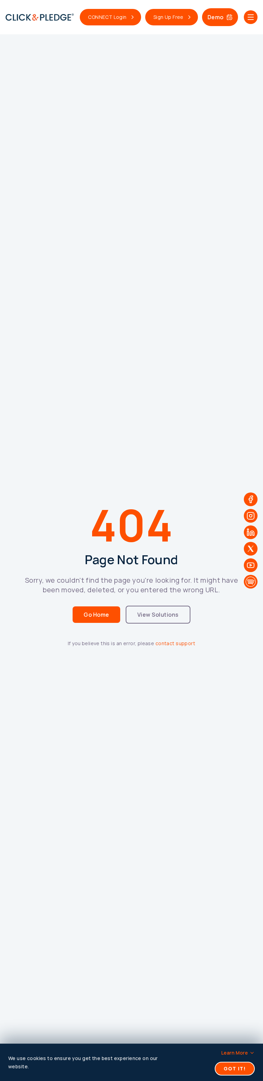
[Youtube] (251, 565)
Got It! (235, 1068)
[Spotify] (251, 582)
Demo (216, 17)
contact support (175, 643)
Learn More (234, 1052)
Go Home (96, 614)
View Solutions (158, 614)
